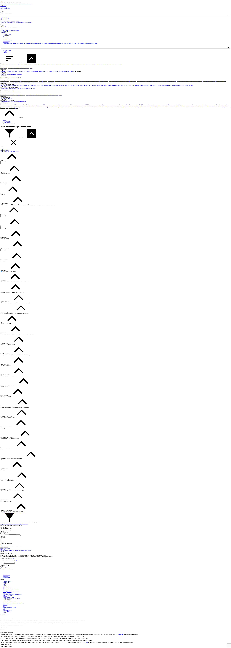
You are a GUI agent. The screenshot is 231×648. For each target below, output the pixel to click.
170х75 (54, 64)
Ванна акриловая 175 (152, 81)
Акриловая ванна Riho (147, 85)
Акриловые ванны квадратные (40, 71)
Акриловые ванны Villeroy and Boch (72, 85)
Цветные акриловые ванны (6, 98)
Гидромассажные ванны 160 (65, 104)
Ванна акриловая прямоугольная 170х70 (88, 107)
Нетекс (14, 558)
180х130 (8, 64)
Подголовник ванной (5, 301)
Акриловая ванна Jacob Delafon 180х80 (31, 105)
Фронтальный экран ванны (6, 312)
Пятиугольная (17, 71)
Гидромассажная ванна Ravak (70, 105)
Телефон (2, 533)
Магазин (4, 36)
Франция (18, 68)
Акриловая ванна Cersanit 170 (52, 107)
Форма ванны (3, 270)
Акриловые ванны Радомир (126, 85)
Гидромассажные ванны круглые (95, 104)
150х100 (88, 64)
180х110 (15, 64)
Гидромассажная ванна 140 (210, 104)
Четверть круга (26, 71)
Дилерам (55, 43)
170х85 (48, 64)
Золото (14, 77)
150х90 (91, 64)
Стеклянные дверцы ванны (6, 426)
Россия (31, 68)
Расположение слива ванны (6, 510)
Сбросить (25, 512)
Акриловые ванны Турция (5, 88)
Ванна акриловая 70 (23, 82)
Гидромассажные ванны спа (186, 104)
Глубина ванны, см (4, 248)
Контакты (44, 43)
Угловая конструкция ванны (6, 447)
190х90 (1, 64)
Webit (15, 560)
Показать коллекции (4, 150)
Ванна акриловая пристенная (20, 101)
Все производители (7, 34)
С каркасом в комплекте (9, 74)
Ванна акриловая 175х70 (33, 81)
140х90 (111, 64)
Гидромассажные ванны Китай (160, 105)
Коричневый (3, 77)
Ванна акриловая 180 (49, 82)
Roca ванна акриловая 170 (102, 107)
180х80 (25, 64)
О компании (5, 43)
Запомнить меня (5, 565)
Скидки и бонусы (16, 43)
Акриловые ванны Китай (17, 88)
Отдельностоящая (18, 74)
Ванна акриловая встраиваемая (6, 101)
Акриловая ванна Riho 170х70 (173, 105)
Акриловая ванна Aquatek (93, 85)
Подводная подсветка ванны (6, 416)
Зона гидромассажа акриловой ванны (8, 437)
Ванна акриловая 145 (43, 81)
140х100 (108, 64)
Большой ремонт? (6, 41)
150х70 (100, 64)
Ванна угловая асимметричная (12, 108)
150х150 (84, 64)
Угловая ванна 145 (172, 107)
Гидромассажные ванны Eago (198, 104)
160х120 (58, 64)
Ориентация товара (4, 395)
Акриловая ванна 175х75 (103, 81)
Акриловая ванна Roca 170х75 (22, 104)
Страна (2, 193)
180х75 (28, 64)
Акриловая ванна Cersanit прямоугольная (187, 105)
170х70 (61, 64)
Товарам (2, 524)
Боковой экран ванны (5, 353)
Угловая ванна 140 (7, 107)
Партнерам (28, 43)
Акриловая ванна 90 (181, 81)
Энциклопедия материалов (36, 43)
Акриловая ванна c (103, 85)
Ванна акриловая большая (190, 81)
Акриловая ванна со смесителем (42, 95)
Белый (19, 77)
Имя (1, 531)
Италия (1, 68)
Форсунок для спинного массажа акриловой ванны (11, 458)
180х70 (31, 64)
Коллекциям (6, 524)
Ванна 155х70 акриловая (93, 81)
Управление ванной (4, 500)
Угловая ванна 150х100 (30, 95)
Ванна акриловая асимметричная (67, 71)
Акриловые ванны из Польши (28, 88)
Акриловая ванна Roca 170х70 (39, 107)
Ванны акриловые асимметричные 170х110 (214, 107)
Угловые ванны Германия (147, 104)
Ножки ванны (3, 291)
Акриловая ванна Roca (156, 85)
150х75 (97, 64)
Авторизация (3, 6)
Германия (22, 68)
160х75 (78, 64)
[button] (3, 5)
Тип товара (2, 172)
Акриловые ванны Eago (28, 85)
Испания (5, 68)
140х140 (104, 64)
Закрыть (1, 541)
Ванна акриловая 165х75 (82, 81)
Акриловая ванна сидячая (133, 81)
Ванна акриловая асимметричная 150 (160, 104)
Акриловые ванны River (59, 85)
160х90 (71, 64)
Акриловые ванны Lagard (38, 85)
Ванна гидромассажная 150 (207, 105)
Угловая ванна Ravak (63, 107)
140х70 (117, 64)
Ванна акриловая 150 (31, 82)
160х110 (64, 64)
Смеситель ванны (4, 468)
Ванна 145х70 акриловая (53, 81)
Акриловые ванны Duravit (17, 85)
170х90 (45, 64)
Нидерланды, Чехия (12, 68)
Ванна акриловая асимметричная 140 (115, 107)
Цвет (1, 322)
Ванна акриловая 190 (161, 81)
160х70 (81, 64)
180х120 (12, 64)
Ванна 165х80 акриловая (63, 81)
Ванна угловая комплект (20, 95)
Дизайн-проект (6, 35)
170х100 (42, 64)
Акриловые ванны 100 (14, 81)
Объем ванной (3, 237)
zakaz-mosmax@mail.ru (5, 8)
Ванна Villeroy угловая (220, 104)
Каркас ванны (3, 332)
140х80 (114, 64)
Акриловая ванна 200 (4, 82)
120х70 (120, 64)
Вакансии (10, 43)
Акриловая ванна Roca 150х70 (135, 104)
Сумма (1, 537)
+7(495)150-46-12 (119, 634)
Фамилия (2, 532)
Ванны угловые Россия (124, 104)
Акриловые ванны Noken (49, 85)
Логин (1, 562)
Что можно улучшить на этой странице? (23, 550)
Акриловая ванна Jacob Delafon (113, 85)
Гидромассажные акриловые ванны (7, 95)
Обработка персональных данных (78, 43)
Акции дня (5, 37)
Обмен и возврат (49, 43)
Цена (1, 160)
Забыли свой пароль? (4, 567)
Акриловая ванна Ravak (137, 85)
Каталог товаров (6, 575)
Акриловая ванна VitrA (188, 85)
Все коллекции (7, 149)
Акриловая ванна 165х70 (171, 81)
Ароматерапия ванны (5, 374)
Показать (2, 512)
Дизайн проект (60, 43)
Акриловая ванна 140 (4, 81)
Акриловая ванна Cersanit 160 (174, 104)
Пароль (1, 564)
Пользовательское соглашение (91, 43)
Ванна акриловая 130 (123, 81)
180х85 (22, 64)
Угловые (2, 74)
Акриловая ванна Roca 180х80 (73, 107)
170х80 (51, 64)
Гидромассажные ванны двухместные (111, 105)
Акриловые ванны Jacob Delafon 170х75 (184, 107)
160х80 (74, 64)
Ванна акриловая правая (15, 91)
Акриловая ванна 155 (210, 81)
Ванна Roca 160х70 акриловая (150, 107)
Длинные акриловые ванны (220, 81)
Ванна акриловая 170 (14, 82)
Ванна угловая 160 (15, 107)
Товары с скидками (4, 203)
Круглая (21, 71)
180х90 (19, 64)
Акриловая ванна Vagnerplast (178, 85)
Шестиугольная (10, 71)
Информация (5, 576)
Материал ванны (4, 259)
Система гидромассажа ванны (6, 406)
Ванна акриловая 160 (40, 82)
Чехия (25, 68)
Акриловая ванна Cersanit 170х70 (26, 107)
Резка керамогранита (7, 39)
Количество (2, 536)
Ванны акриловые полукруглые (53, 71)
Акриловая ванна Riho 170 (58, 105)
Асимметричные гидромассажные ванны (110, 104)
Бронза (11, 77)
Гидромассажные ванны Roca (97, 105)
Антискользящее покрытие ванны (7, 385)
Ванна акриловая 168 (72, 81)
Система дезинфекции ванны (6, 479)
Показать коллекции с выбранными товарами (9, 151)
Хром (17, 77)
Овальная (32, 71)
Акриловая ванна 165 (143, 81)
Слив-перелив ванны (4, 364)
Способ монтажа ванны (5, 489)
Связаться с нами (6, 577)
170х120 (35, 64)
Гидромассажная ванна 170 (162, 107)
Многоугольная (3, 71)
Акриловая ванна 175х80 (114, 81)
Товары (2, 149)
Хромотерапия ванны (5, 343)
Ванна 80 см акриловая (201, 81)
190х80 (5, 64)
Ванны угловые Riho (84, 85)
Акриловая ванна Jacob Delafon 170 (83, 105)
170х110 (38, 64)
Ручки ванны (3, 280)
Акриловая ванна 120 (23, 81)
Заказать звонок (3, 549)
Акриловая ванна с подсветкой (55, 95)
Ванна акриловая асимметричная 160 (8, 104)
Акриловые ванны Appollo (5, 85)
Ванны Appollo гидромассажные (45, 105)
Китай (215, 105)
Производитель (3, 182)
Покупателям (22, 43)
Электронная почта (4, 535)
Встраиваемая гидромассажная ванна (15, 105)
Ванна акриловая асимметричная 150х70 (79, 104)
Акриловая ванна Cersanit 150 (198, 107)
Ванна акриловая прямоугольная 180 (51, 104)
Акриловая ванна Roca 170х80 (147, 105)
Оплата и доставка (7, 38)
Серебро (7, 77)
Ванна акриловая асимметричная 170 (36, 104)
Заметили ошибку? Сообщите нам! (7, 550)
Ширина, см (3, 225)
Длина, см (2, 214)
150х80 (94, 64)
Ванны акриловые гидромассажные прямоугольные (130, 105)
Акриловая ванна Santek (166, 85)
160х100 (68, 64)
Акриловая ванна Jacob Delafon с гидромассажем (134, 107)
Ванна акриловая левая (5, 91)
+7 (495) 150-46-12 (4, 7)
